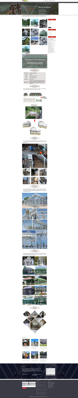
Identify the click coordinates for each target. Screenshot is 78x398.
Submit (30, 15)
